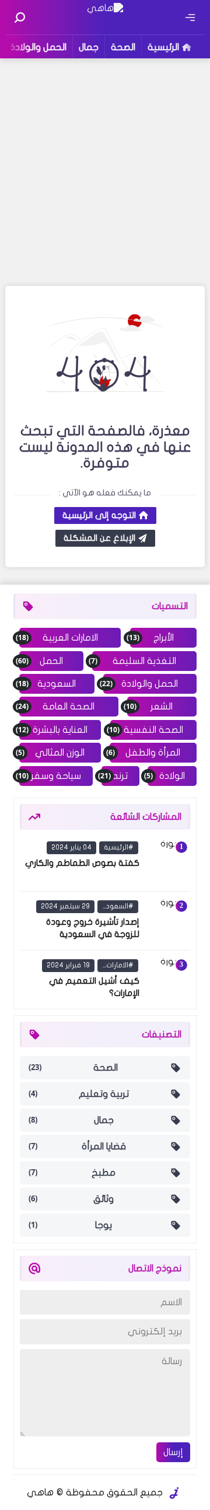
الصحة (123, 47)
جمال (89, 47)
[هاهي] (105, 8)
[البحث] (20, 17)
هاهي (40, 1492)
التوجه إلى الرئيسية (99, 515)
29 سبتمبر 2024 (65, 906)
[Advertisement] (105, 172)
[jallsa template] (174, 1493)
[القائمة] (190, 17)
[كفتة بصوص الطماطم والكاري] (167, 861)
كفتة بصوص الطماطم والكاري (82, 863)
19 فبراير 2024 (68, 965)
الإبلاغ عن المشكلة (99, 538)
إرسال (173, 1452)
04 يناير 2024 (71, 847)
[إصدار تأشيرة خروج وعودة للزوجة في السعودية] (167, 920)
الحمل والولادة (38, 47)
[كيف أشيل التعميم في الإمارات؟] (167, 979)
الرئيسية (163, 47)
